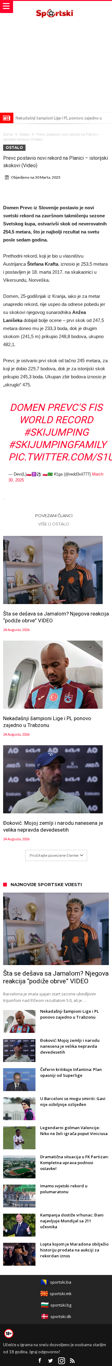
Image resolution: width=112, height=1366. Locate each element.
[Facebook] (40, 1361)
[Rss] (72, 1361)
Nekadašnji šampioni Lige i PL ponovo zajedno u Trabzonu (47, 721)
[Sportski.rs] (56, 6)
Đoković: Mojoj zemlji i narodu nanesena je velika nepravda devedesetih (53, 826)
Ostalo (25, 134)
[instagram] (62, 1361)
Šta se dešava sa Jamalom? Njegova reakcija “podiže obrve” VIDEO (56, 617)
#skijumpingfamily (57, 444)
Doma (8, 134)
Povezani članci (53, 515)
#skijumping (56, 432)
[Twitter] (51, 1361)
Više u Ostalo (53, 523)
